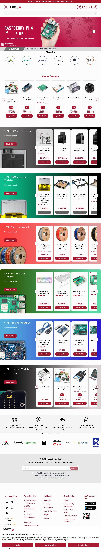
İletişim (46, 514)
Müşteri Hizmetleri (50, 511)
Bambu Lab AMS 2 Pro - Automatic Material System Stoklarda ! (53, 48)
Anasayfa (47, 500)
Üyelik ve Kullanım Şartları (70, 511)
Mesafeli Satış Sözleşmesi (69, 505)
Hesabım (47, 504)
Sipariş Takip (48, 507)
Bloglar (46, 518)
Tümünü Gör (10, 144)
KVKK (66, 500)
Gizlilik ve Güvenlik (70, 516)
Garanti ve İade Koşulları (69, 520)
